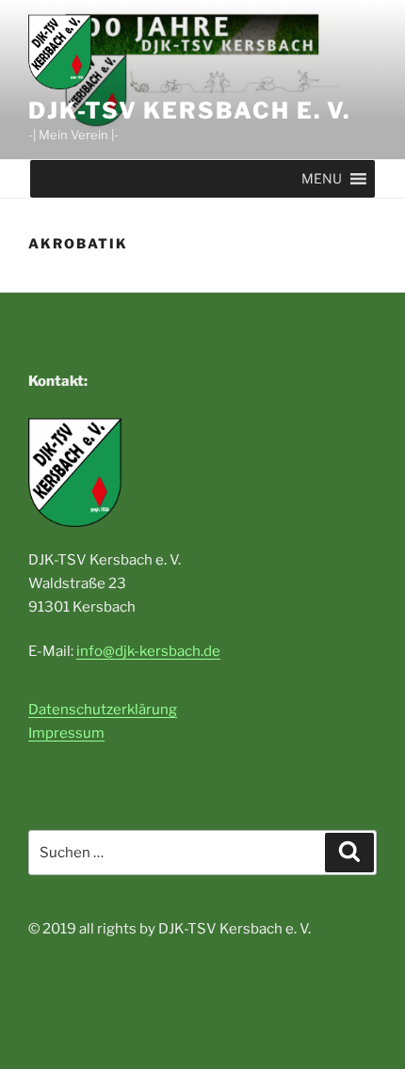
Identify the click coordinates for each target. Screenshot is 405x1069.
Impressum (66, 733)
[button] (321, 179)
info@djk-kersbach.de (148, 651)
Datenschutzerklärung (102, 709)
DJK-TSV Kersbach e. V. (189, 110)
